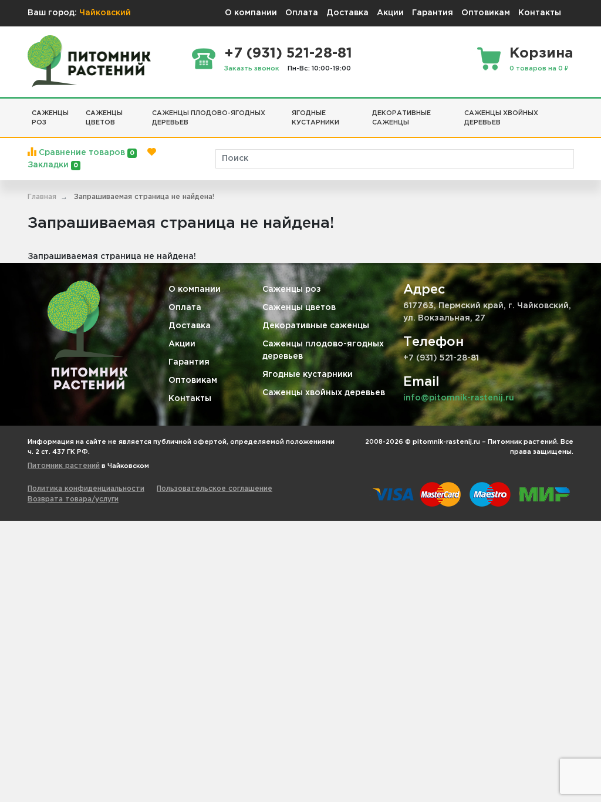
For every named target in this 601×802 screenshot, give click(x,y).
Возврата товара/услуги (73, 499)
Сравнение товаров (85, 152)
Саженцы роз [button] (50, 118)
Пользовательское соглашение (214, 489)
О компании (251, 12)
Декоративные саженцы (315, 325)
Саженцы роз (291, 289)
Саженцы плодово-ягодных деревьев (323, 350)
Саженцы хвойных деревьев (323, 392)
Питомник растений (64, 466)
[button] (569, 109)
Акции (390, 12)
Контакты (539, 12)
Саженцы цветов (299, 307)
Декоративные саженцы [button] (401, 118)
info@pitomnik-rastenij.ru (458, 398)
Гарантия (432, 12)
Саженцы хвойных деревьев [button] (501, 118)
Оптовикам (485, 12)
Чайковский (105, 12)
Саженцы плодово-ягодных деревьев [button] (208, 118)
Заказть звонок (251, 69)
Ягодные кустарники (307, 374)
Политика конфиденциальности (86, 489)
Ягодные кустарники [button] (315, 118)
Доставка (347, 12)
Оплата (301, 12)
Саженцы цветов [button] (104, 118)
